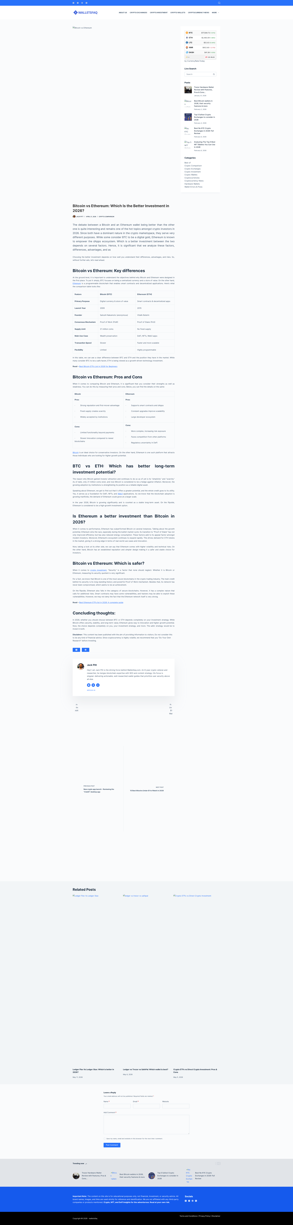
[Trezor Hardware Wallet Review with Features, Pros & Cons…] (188, 89)
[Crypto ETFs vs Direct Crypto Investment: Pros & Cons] (196, 980)
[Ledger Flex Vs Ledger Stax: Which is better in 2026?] (96, 980)
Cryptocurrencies (191, 178)
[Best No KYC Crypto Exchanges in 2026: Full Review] (188, 130)
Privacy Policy (204, 1216)
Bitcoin (76, 452)
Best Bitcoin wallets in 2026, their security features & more (203, 103)
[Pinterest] (82, 3)
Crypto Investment (159, 12)
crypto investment (98, 570)
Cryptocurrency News (198, 12)
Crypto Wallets (177, 12)
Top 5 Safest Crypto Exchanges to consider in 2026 (204, 117)
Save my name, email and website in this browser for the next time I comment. (134, 1138)
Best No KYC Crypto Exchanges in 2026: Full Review (204, 130)
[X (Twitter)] (73, 3)
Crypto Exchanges (138, 12)
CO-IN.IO (211, 57)
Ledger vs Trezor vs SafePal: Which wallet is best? (145, 1069)
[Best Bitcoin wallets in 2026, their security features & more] (188, 103)
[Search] (219, 3)
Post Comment (112, 1145)
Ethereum (77, 283)
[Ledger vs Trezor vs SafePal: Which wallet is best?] (146, 980)
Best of (187, 163)
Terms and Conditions (189, 1216)
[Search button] (214, 74)
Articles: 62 (91, 690)
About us (123, 12)
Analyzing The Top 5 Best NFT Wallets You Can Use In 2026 (204, 144)
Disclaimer (216, 1216)
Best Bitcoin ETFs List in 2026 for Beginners (98, 366)
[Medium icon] (98, 685)
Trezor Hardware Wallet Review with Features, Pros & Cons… (204, 89)
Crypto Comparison (106, 216)
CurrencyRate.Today (196, 61)
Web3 (120, 494)
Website (165, 1101)
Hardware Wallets (192, 184)
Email (136, 1101)
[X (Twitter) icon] (88, 685)
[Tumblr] (86, 3)
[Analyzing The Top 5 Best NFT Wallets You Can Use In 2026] (188, 144)
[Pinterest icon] (93, 685)
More (214, 12)
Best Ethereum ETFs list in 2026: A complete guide (101, 602)
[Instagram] (78, 3)
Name (107, 1101)
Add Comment (110, 1112)
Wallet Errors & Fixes (193, 187)
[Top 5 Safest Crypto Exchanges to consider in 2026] (188, 117)
